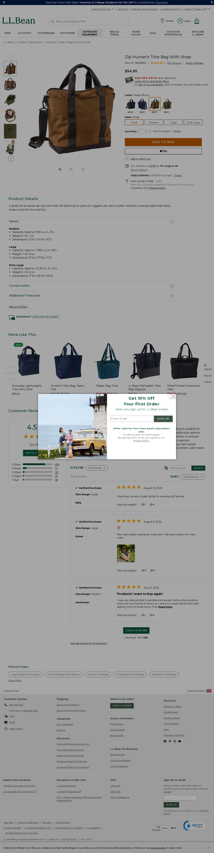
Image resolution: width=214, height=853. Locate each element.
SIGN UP (163, 418)
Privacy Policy (141, 440)
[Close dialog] (172, 397)
